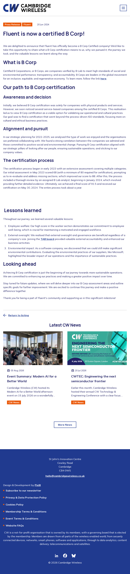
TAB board (47, 239)
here (103, 78)
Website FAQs (15, 525)
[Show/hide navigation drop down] (123, 8)
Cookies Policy (14, 504)
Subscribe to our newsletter (23, 490)
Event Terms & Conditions (22, 518)
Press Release (12, 24)
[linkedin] (56, 556)
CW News (14, 402)
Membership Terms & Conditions (26, 511)
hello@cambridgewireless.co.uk (65, 475)
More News (65, 424)
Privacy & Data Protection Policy (26, 497)
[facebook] (65, 556)
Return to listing (18, 315)
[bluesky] (73, 556)
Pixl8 (38, 485)
